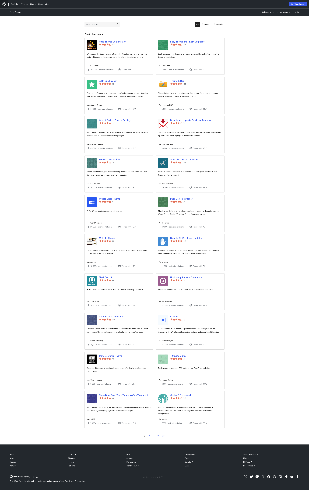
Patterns (71, 466)
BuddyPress (249, 466)
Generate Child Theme (110, 356)
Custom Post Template (111, 316)
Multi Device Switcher (181, 199)
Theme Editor (177, 81)
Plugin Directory (16, 12)
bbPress (247, 462)
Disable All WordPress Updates (186, 238)
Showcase (72, 454)
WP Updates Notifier (109, 159)
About (12, 454)
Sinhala (35, 477)
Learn (128, 454)
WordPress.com (250, 454)
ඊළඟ (163, 436)
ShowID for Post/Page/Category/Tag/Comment (123, 395)
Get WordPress (297, 4)
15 (158, 435)
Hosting (13, 462)
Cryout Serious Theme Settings (115, 120)
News (12, 458)
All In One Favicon (108, 81)
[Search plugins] (117, 24)
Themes (71, 458)
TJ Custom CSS (178, 356)
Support (129, 458)
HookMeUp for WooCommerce (186, 277)
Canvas (174, 316)
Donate (189, 462)
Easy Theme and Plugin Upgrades (187, 41)
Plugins (71, 462)
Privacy (13, 466)
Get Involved (190, 454)
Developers (131, 462)
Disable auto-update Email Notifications (190, 120)
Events (187, 458)
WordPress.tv (132, 466)
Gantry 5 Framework (180, 395)
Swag (188, 466)
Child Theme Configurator (112, 41)
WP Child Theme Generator (184, 159)
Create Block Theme (109, 199)
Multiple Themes (107, 238)
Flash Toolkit (105, 277)
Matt (246, 458)
